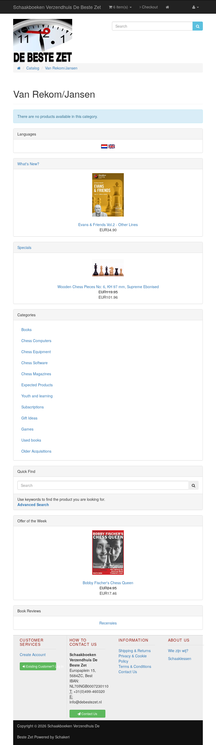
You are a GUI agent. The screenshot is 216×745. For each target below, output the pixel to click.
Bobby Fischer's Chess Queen (108, 582)
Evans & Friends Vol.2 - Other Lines (108, 224)
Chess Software (34, 362)
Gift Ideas (29, 418)
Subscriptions (32, 406)
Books (26, 329)
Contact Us (128, 671)
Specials (24, 247)
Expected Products (37, 384)
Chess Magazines (36, 373)
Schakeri (62, 736)
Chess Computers (36, 340)
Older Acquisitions (36, 451)
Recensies (108, 623)
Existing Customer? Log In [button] (40, 666)
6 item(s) (120, 6)
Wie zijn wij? (178, 650)
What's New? (28, 163)
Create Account (33, 654)
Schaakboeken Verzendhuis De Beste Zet (57, 6)
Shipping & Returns (135, 650)
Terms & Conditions (135, 666)
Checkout (149, 6)
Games (27, 429)
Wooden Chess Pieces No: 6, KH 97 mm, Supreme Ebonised (108, 286)
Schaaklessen (179, 658)
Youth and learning (37, 395)
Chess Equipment (36, 351)
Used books (31, 440)
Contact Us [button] (89, 713)
